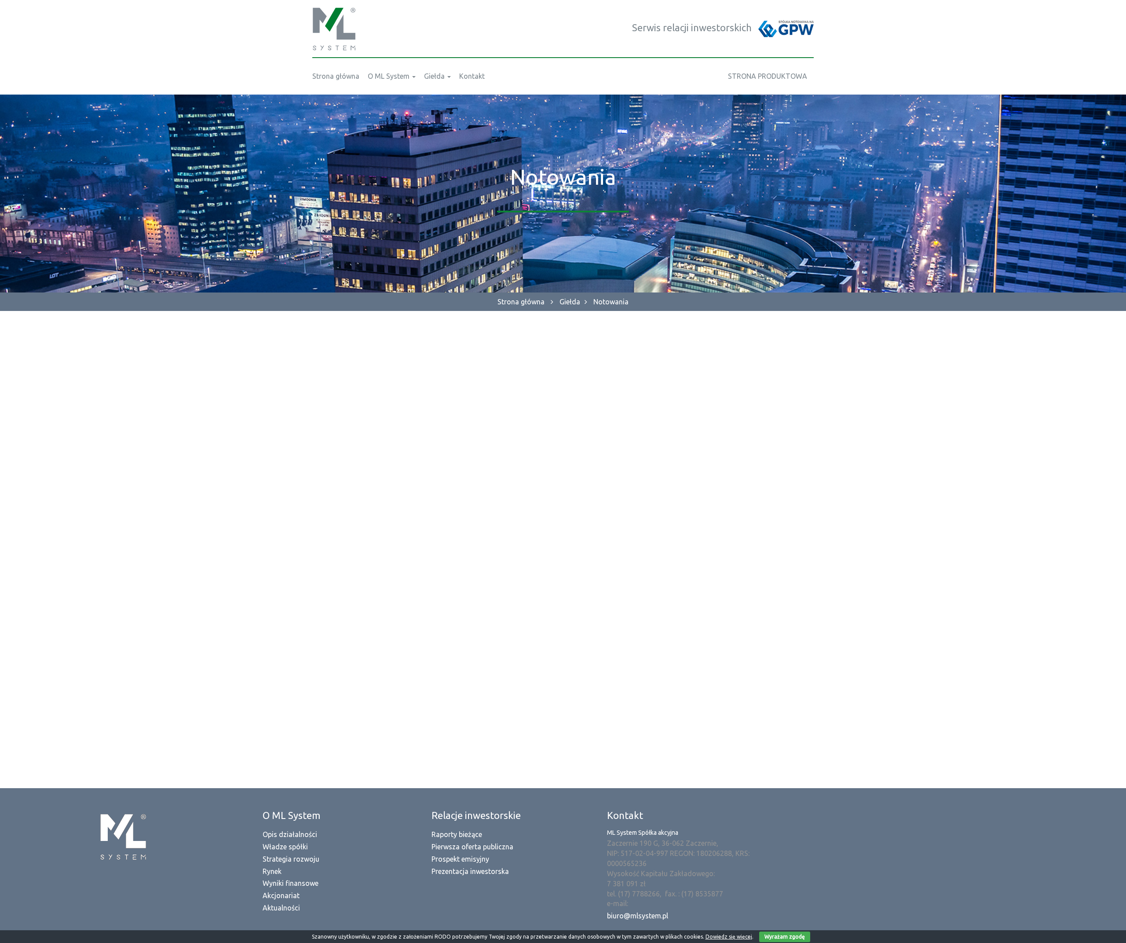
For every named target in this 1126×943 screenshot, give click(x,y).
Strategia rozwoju (291, 859)
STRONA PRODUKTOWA (767, 76)
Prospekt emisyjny (460, 859)
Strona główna (521, 302)
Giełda (569, 302)
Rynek (272, 871)
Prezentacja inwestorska (470, 871)
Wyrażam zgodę (784, 936)
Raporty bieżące (456, 834)
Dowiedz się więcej (729, 936)
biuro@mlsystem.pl (637, 916)
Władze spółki (285, 847)
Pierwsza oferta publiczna (472, 847)
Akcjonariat (281, 895)
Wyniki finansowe (290, 883)
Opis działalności (290, 834)
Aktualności (281, 908)
